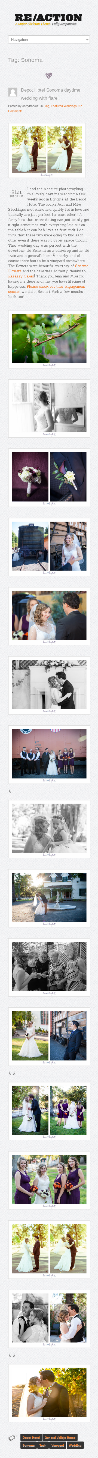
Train (43, 1445)
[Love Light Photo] (49, 20)
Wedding (75, 1445)
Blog (46, 106)
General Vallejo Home (60, 1437)
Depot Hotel (31, 1437)
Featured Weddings (64, 106)
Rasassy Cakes (21, 276)
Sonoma (29, 1445)
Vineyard (57, 1445)
